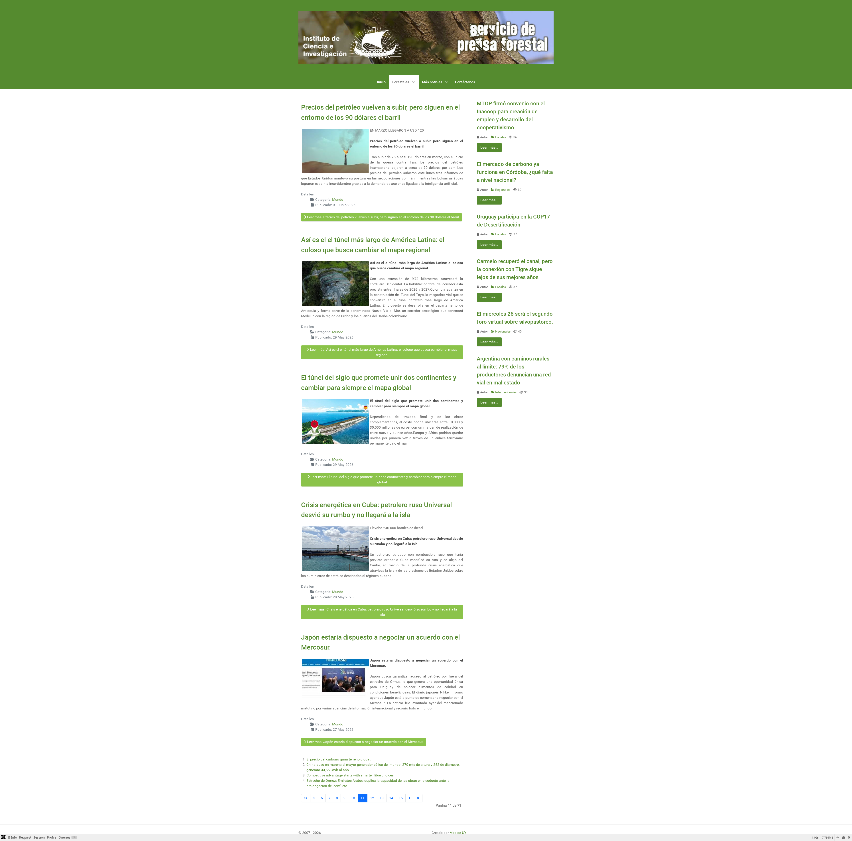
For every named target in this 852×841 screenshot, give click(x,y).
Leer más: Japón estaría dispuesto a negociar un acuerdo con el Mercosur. (364, 742)
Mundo (337, 199)
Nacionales (503, 331)
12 (372, 798)
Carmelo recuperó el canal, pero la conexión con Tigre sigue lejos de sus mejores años (515, 269)
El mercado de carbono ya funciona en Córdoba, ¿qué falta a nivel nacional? (515, 172)
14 (391, 798)
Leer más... (489, 147)
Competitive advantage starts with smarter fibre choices (350, 775)
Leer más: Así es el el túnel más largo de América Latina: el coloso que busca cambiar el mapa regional (383, 352)
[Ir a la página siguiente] (409, 798)
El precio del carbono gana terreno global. (338, 759)
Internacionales (506, 392)
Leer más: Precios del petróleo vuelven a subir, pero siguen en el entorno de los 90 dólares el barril (382, 217)
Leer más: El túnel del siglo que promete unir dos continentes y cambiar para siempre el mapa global (383, 479)
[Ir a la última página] (417, 798)
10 (353, 798)
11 (363, 798)
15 (401, 798)
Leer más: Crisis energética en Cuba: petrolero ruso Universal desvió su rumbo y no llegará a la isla (383, 612)
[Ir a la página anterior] (314, 798)
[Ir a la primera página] (305, 798)
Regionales (503, 190)
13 (382, 798)
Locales (501, 137)
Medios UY (458, 833)
